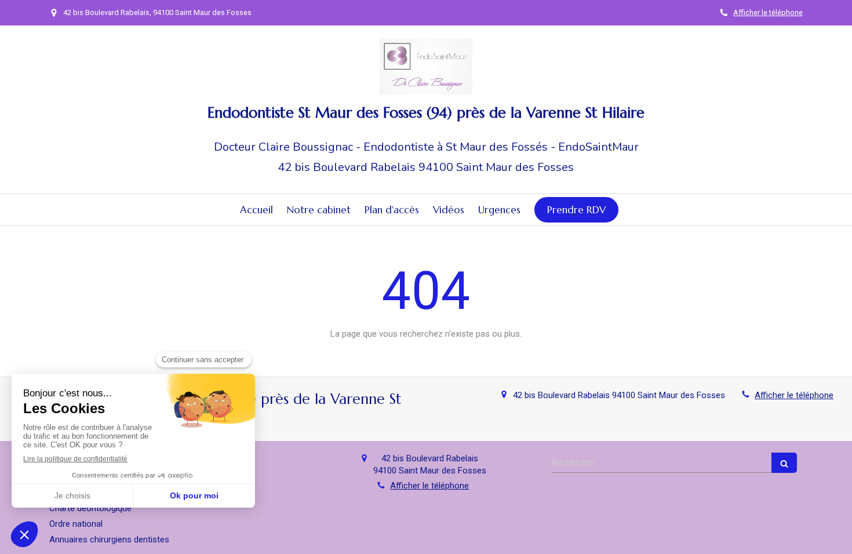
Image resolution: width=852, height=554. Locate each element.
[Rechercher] (784, 463)
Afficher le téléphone (768, 12)
